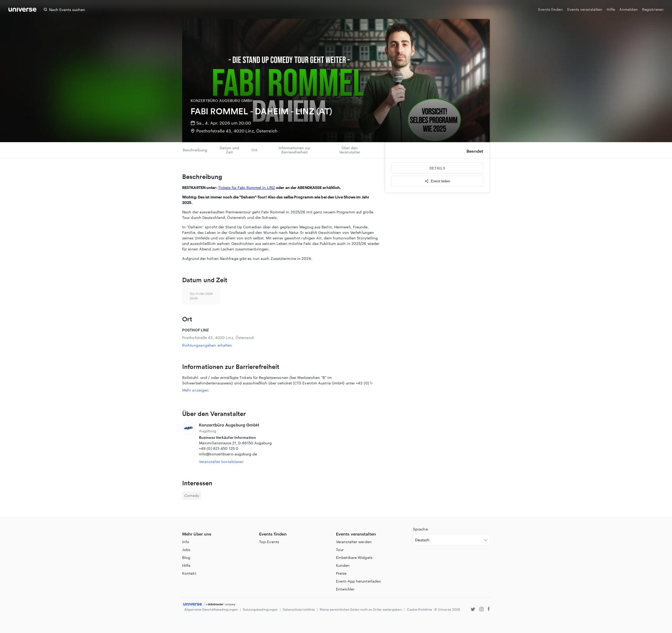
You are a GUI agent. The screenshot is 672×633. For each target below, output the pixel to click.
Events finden (550, 9)
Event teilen (440, 181)
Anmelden (628, 9)
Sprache (420, 529)
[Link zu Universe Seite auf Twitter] (473, 610)
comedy (191, 495)
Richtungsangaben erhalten (207, 345)
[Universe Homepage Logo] (22, 10)
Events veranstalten (585, 9)
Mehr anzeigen (195, 390)
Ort (254, 150)
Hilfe (611, 9)
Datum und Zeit (229, 150)
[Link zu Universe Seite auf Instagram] (481, 610)
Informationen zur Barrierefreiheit (294, 150)
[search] (45, 9)
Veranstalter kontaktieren (221, 461)
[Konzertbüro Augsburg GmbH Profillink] (188, 443)
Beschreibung (195, 150)
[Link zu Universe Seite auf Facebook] (489, 610)
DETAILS (437, 168)
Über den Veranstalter (349, 150)
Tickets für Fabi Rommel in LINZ (246, 187)
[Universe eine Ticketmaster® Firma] (209, 604)
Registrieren (653, 9)
